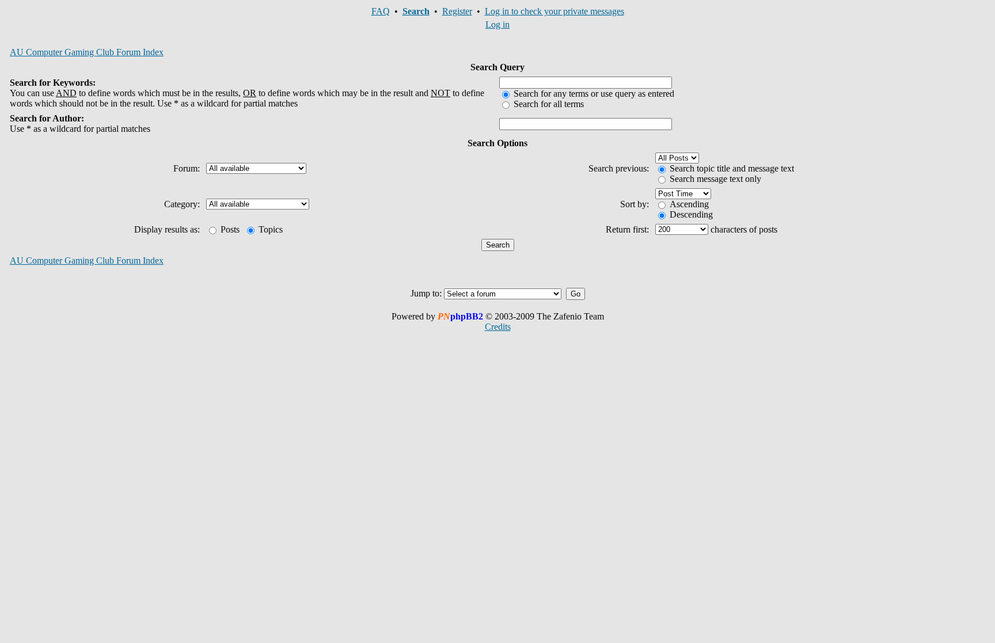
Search (416, 11)
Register (457, 11)
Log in (497, 24)
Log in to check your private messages (554, 11)
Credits (498, 327)
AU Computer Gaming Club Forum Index (87, 52)
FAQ (380, 11)
